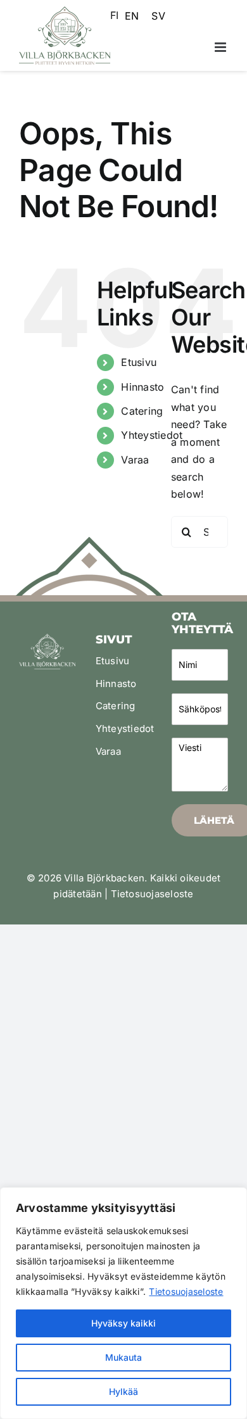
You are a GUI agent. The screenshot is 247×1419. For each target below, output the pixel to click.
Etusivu (138, 362)
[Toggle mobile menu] (221, 47)
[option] (131, 16)
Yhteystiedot (151, 435)
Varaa (135, 459)
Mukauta (123, 1357)
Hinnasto (142, 387)
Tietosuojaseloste (186, 1291)
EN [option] (132, 15)
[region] (123, 1303)
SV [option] (158, 15)
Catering (142, 411)
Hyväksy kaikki (123, 1323)
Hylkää (123, 1391)
